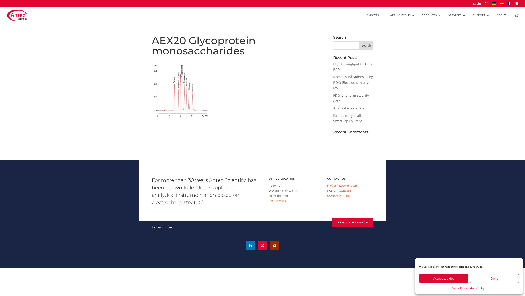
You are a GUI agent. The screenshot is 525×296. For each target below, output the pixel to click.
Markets (372, 15)
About (501, 15)
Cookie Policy (459, 288)
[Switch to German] (494, 4)
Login (477, 4)
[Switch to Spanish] (502, 4)
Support (479, 15)
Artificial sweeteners (348, 108)
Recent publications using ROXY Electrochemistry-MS (353, 82)
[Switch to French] (509, 4)
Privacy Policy (476, 288)
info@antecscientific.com (342, 185)
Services (455, 15)
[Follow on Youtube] (274, 245)
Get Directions (277, 201)
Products (429, 15)
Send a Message (352, 222)
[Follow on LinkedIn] (250, 245)
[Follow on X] (262, 245)
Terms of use (162, 227)
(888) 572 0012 (341, 196)
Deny (494, 278)
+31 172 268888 (341, 190)
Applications (400, 15)
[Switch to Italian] (517, 4)
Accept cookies (443, 278)
